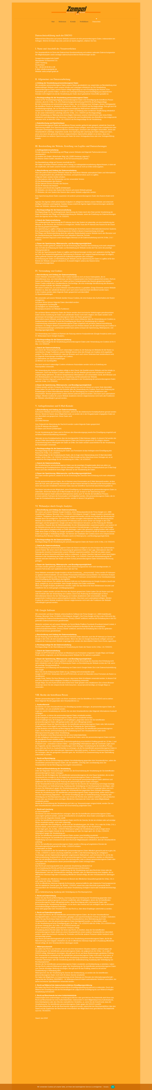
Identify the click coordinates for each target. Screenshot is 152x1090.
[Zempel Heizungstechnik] (76, 10)
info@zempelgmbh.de (49, 69)
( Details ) (106, 1087)
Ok (113, 1087)
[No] (149, 1087)
